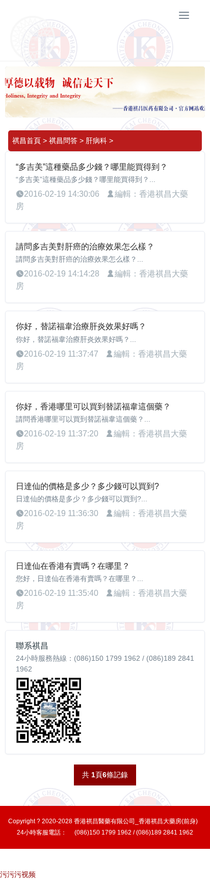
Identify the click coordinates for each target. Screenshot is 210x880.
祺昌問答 (63, 140)
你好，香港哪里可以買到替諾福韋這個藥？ (93, 406)
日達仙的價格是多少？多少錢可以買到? (87, 486)
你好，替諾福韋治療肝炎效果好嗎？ (81, 326)
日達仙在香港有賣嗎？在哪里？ (73, 566)
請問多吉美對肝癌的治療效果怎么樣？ (85, 246)
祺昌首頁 (26, 140)
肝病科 (96, 140)
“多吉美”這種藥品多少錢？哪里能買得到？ (92, 167)
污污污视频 (18, 874)
